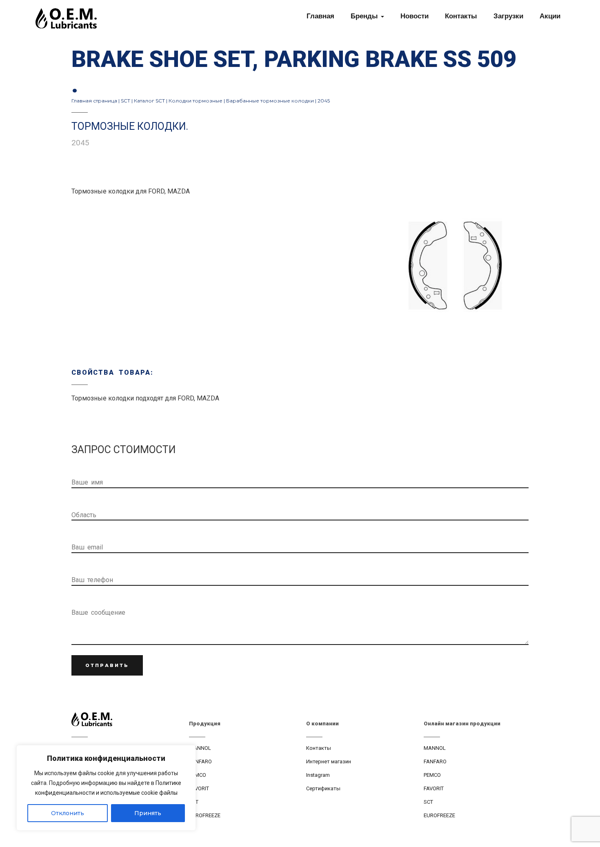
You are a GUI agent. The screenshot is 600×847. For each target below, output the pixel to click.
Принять (147, 813)
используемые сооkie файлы (139, 792)
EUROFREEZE (204, 815)
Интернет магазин (328, 761)
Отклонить (67, 813)
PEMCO (197, 775)
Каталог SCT (149, 101)
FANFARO (200, 761)
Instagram (318, 775)
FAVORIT (199, 788)
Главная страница (94, 101)
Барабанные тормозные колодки (270, 101)
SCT (125, 101)
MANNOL (200, 748)
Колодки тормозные (195, 101)
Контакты (318, 748)
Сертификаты (323, 788)
